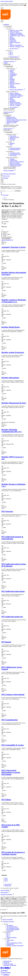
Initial (11, 144)
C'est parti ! (17, 190)
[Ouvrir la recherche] (2, 180)
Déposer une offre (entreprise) (17, 161)
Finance (11, 78)
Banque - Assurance (14, 31)
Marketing (12, 82)
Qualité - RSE (13, 41)
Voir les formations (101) (7, 240)
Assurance (12, 70)
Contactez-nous (13, 160)
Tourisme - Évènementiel (15, 45)
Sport (11, 43)
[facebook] (2, 968)
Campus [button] (5, 235)
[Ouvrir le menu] (2, 21)
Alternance (12, 143)
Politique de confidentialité (10, 965)
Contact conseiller (5, 890)
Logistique (12, 80)
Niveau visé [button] (5, 231)
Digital (11, 37)
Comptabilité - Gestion (15, 97)
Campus (5, 62)
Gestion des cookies (8, 963)
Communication (13, 74)
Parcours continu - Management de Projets (17, 119)
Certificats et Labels (14, 137)
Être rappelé (5, 195)
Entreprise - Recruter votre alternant (15, 945)
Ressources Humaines (15, 42)
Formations (6, 24)
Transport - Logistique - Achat (17, 46)
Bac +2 (11, 52)
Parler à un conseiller (14, 163)
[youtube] (6, 968)
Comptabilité (13, 75)
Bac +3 (11, 53)
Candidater (12, 159)
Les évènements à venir (15, 154)
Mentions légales (7, 961)
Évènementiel (13, 87)
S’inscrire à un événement (16, 164)
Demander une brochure (6, 894)
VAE (8, 123)
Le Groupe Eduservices (15, 148)
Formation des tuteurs (12, 118)
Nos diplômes (10, 925)
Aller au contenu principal (7, 1)
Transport (12, 86)
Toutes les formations (12, 937)
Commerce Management (15, 94)
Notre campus (13, 135)
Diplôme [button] (5, 233)
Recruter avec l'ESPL (12, 122)
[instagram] (4, 968)
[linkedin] (8, 968)
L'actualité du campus (15, 153)
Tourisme (12, 84)
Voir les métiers (4, 892)
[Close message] (2, 8)
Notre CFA (12, 140)
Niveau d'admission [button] (7, 237)
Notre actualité (10, 930)
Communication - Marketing (16, 34)
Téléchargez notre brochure (9, 173)
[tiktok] (10, 968)
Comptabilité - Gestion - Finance (17, 35)
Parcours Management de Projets (14, 942)
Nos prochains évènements (13, 929)
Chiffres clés (12, 138)
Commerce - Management (16, 33)
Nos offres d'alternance (12, 926)
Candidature (5, 178)
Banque (11, 71)
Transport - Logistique (15, 105)
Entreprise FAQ (10, 944)
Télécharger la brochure (15, 165)
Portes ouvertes (6, 175)
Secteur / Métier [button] (6, 234)
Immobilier (12, 38)
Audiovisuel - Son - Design (16, 30)
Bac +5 (11, 54)
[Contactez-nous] (1, 193)
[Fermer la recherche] (2, 182)
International (12, 39)
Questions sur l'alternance (13, 121)
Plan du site (6, 962)
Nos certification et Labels (13, 928)
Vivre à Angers (13, 155)
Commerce (12, 72)
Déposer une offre (11, 117)
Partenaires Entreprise (15, 149)
